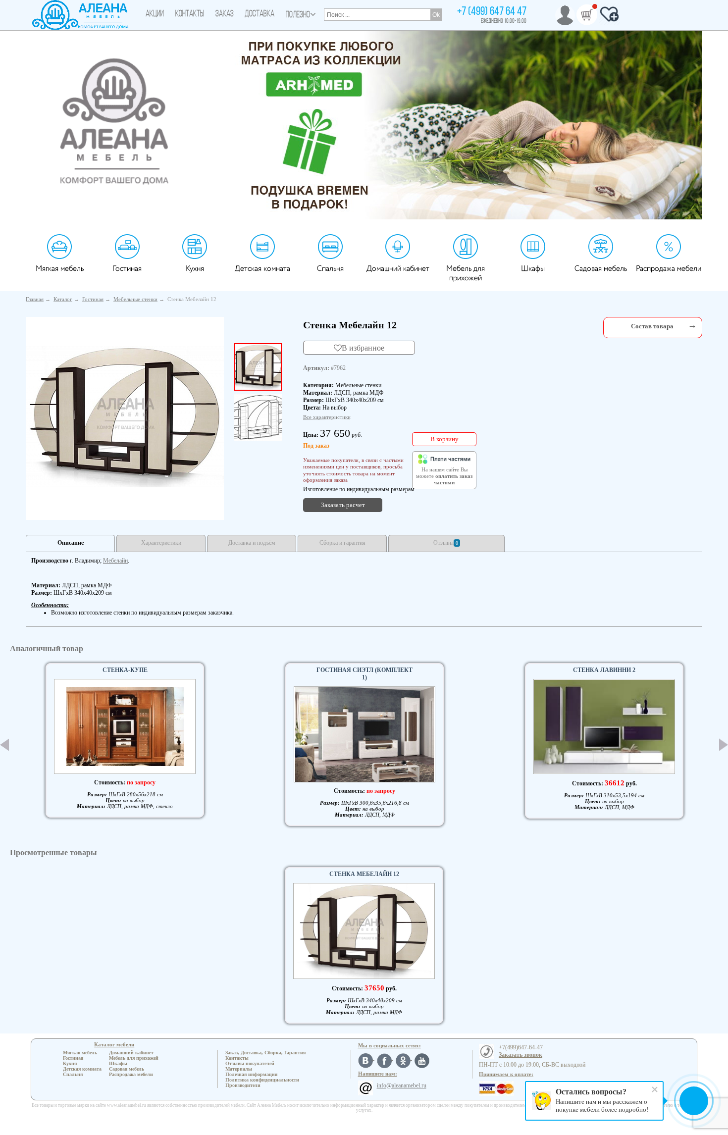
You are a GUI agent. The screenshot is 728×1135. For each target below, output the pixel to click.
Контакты (189, 14)
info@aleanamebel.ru (401, 1085)
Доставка (259, 14)
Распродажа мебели (668, 268)
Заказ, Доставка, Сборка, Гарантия (265, 1052)
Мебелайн (115, 560)
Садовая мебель (600, 268)
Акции (155, 14)
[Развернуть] (692, 325)
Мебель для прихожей (465, 273)
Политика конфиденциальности (262, 1080)
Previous (4, 744)
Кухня (195, 268)
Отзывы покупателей (249, 1063)
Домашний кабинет (397, 268)
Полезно (298, 15)
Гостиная (127, 268)
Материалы (238, 1069)
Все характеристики (327, 417)
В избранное (363, 348)
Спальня (330, 268)
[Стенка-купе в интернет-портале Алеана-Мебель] (124, 726)
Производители (242, 1085)
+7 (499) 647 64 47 (491, 12)
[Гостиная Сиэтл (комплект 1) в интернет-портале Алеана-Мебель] (364, 734)
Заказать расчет (343, 505)
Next (723, 744)
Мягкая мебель (60, 268)
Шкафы (533, 268)
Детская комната (262, 268)
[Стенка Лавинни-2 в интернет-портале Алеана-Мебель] (604, 727)
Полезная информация (251, 1074)
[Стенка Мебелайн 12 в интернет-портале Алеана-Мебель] (125, 416)
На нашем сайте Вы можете (444, 476)
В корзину (444, 439)
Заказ (224, 14)
